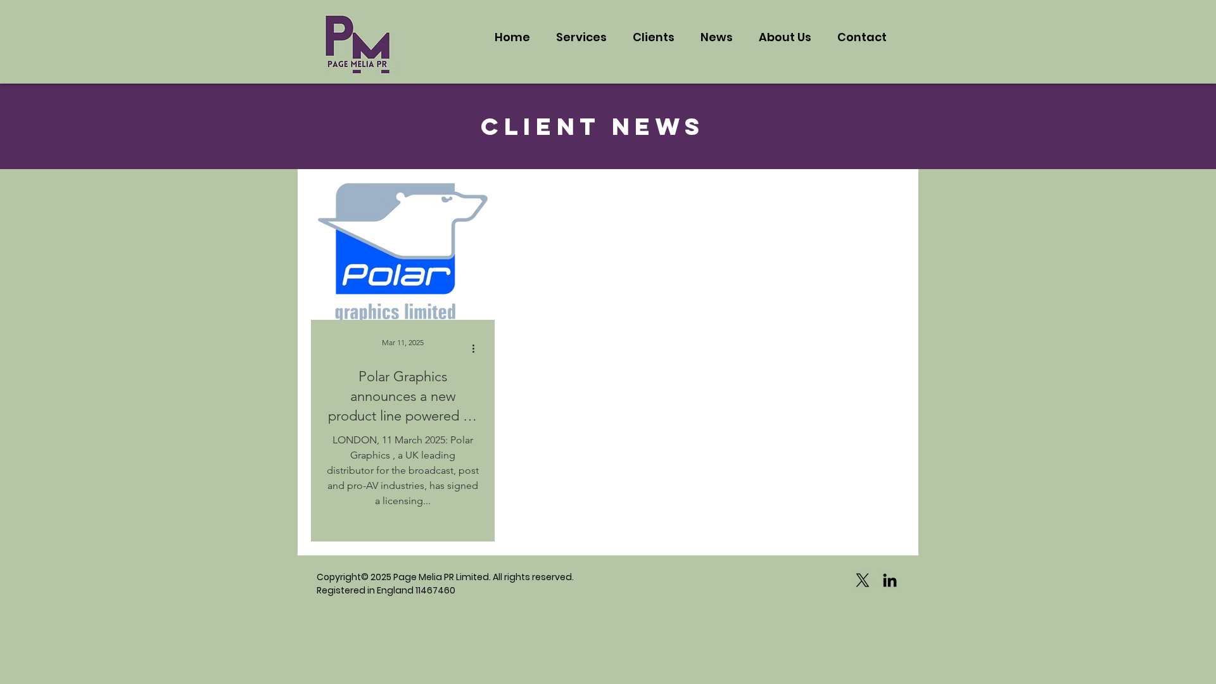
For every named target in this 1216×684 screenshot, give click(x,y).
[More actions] (477, 348)
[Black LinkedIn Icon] (889, 580)
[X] (862, 580)
